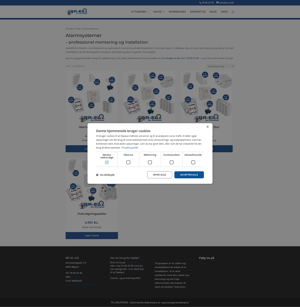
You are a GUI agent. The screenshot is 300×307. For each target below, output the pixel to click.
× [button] (207, 127)
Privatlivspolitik (130, 147)
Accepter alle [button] (189, 174)
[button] (105, 175)
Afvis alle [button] (159, 174)
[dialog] (150, 153)
